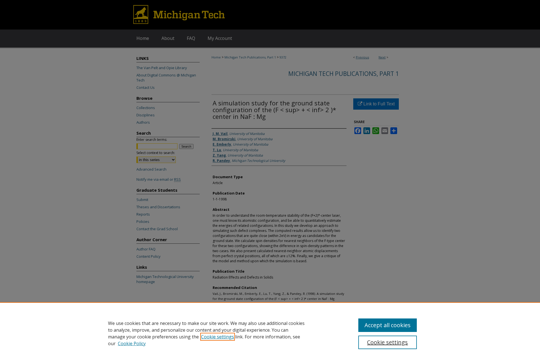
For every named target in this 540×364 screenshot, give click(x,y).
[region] (270, 333)
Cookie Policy (132, 343)
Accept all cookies (387, 325)
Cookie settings (217, 337)
